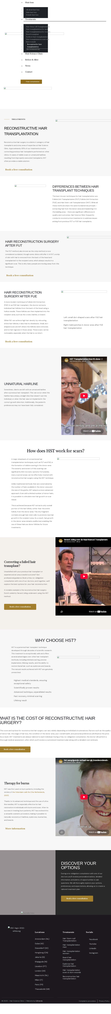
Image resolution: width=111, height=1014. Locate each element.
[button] (58, 96)
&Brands (39, 1001)
